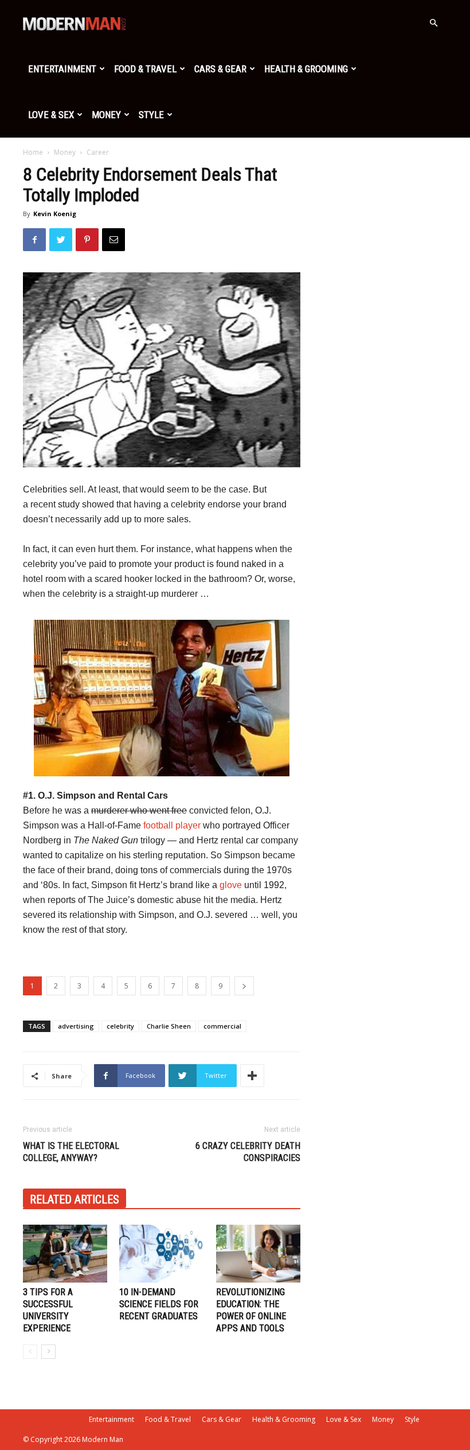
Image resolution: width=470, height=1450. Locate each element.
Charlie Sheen (169, 1026)
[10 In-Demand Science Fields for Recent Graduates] (161, 1254)
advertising (76, 1026)
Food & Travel (145, 69)
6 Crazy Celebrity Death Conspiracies (247, 1151)
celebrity (120, 1026)
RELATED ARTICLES (74, 1199)
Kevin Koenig (54, 213)
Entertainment (62, 69)
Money (106, 114)
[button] (433, 23)
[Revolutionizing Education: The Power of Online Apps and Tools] (258, 1254)
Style (151, 114)
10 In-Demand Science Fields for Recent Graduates (158, 1304)
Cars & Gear (220, 69)
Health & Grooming (306, 69)
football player (172, 825)
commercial (222, 1026)
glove (231, 885)
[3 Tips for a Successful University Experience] (65, 1254)
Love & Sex (51, 114)
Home (33, 152)
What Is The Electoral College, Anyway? (71, 1151)
